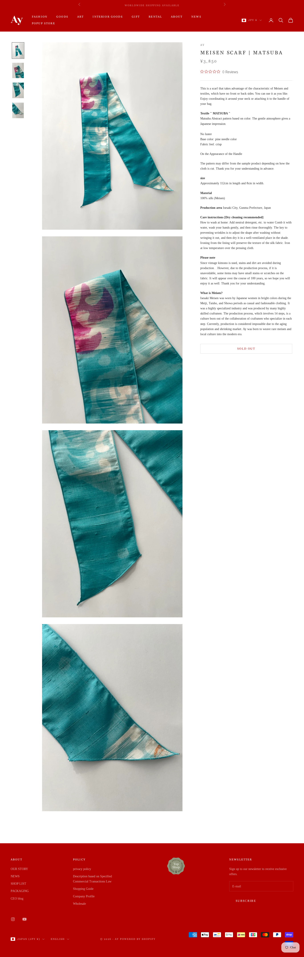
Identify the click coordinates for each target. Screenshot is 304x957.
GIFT (136, 16)
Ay (202, 45)
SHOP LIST (18, 883)
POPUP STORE (43, 23)
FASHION (39, 16)
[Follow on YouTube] (24, 919)
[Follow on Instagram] (13, 919)
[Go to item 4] (18, 110)
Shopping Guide (83, 888)
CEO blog (17, 898)
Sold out (246, 348)
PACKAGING (20, 891)
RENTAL (155, 16)
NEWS (196, 16)
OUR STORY (19, 869)
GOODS (62, 16)
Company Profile (84, 896)
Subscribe (246, 900)
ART (80, 16)
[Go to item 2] (18, 70)
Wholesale (79, 903)
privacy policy (82, 869)
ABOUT (176, 16)
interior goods (108, 16)
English (58, 939)
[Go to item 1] (18, 50)
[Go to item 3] (18, 90)
